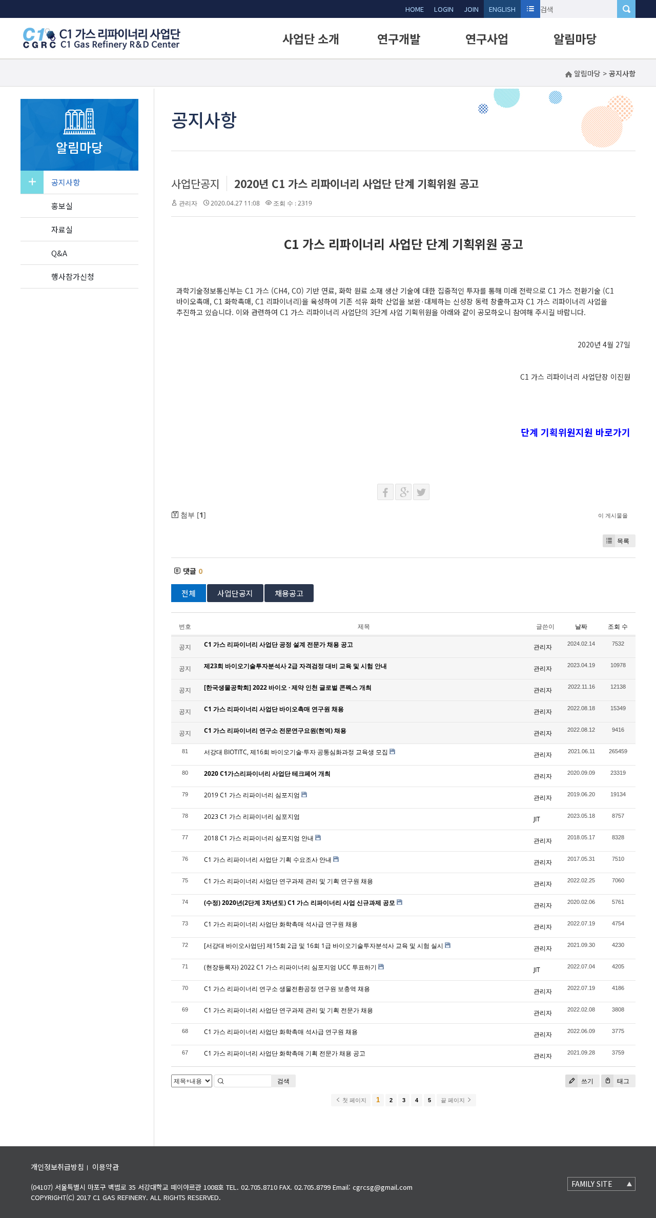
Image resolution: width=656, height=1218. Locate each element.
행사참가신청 (72, 276)
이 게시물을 (613, 515)
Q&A (59, 252)
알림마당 (575, 38)
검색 (283, 1081)
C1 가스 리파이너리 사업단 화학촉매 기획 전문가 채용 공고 (284, 1053)
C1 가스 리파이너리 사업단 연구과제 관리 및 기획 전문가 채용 (288, 1010)
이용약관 (105, 1167)
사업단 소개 (310, 38)
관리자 (188, 203)
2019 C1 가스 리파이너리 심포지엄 (252, 795)
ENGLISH (502, 9)
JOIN (471, 9)
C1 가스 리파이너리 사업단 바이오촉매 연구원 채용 (274, 709)
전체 (188, 593)
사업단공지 (195, 183)
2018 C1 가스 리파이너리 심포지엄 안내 (259, 838)
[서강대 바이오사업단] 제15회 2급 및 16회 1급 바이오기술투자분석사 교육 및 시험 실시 (323, 945)
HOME (414, 9)
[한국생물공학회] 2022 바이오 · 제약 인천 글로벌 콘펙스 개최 (288, 687)
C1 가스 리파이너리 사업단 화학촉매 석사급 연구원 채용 (281, 924)
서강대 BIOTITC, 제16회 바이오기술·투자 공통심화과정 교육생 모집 (296, 752)
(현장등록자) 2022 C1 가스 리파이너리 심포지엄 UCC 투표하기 (290, 967)
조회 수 (618, 626)
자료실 (62, 229)
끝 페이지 (453, 1100)
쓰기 (586, 1081)
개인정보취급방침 (57, 1167)
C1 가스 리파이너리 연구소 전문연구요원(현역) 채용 (275, 730)
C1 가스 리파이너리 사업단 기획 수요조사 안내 (268, 859)
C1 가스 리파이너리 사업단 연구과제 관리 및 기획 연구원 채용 (288, 881)
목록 (623, 540)
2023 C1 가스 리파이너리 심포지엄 (252, 816)
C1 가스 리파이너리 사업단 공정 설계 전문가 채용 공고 (278, 644)
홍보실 (62, 205)
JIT (537, 819)
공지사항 (65, 182)
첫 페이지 (353, 1100)
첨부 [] (192, 515)
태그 (622, 1081)
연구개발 (398, 38)
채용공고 (289, 593)
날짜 (581, 626)
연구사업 (486, 38)
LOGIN (444, 9)
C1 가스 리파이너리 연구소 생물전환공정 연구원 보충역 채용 (287, 988)
